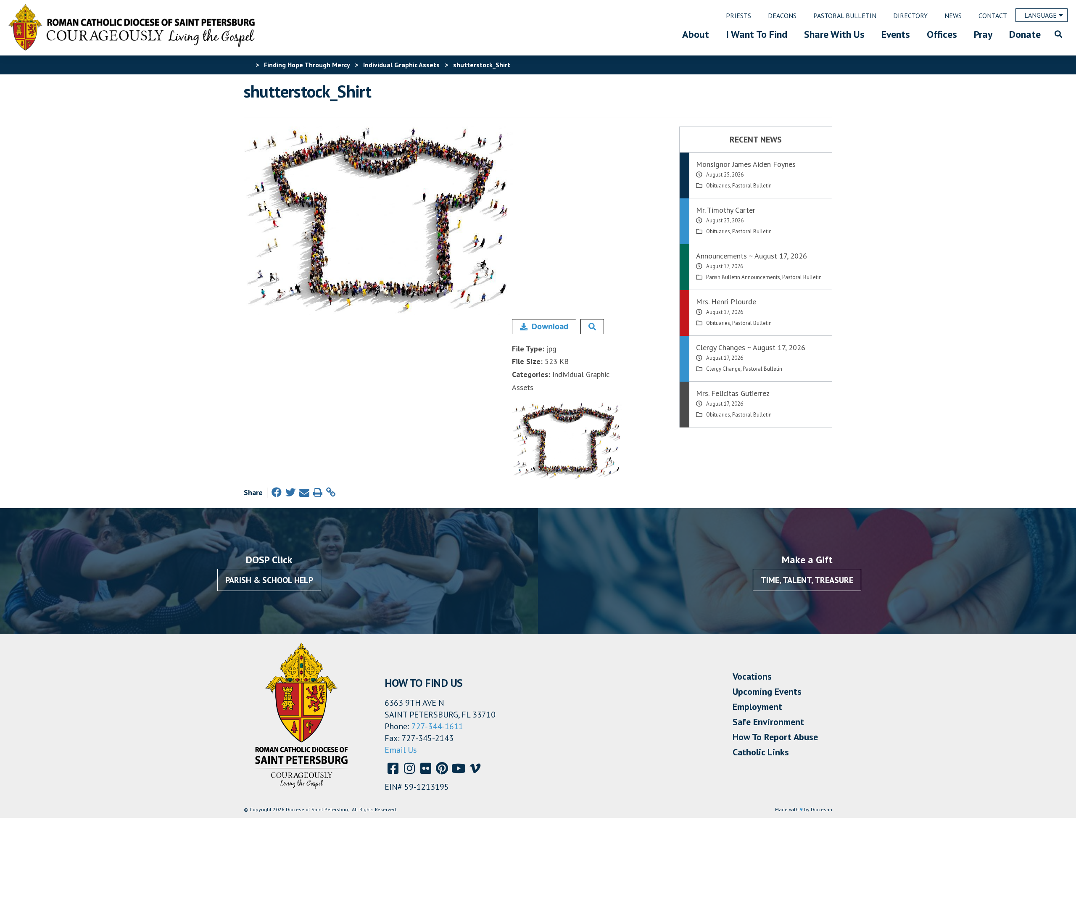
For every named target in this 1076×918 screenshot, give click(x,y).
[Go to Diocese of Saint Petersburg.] (247, 65)
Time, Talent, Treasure (807, 580)
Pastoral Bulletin (752, 185)
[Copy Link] (330, 492)
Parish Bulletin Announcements (743, 277)
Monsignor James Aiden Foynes (746, 164)
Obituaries (718, 185)
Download (550, 326)
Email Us (401, 749)
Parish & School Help (269, 580)
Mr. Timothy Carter (725, 210)
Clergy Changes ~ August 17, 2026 (750, 347)
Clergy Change (723, 368)
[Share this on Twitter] (290, 492)
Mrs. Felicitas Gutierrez (733, 393)
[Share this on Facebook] (277, 492)
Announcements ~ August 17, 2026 (751, 256)
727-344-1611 (437, 726)
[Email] (304, 492)
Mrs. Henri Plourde (726, 301)
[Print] (317, 492)
